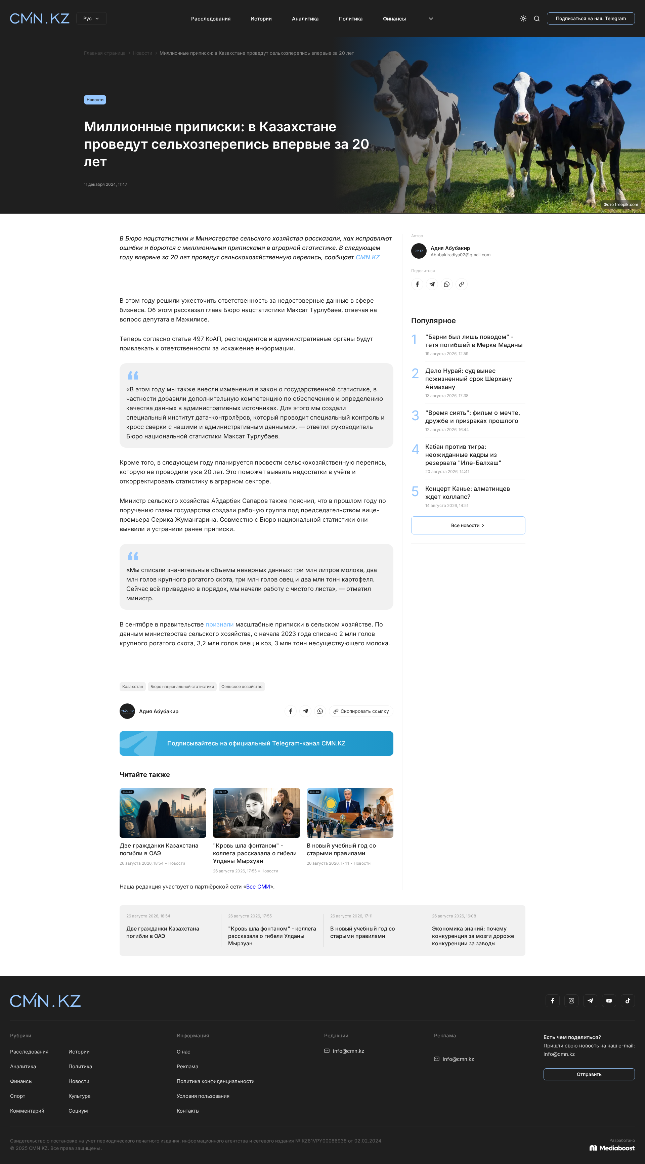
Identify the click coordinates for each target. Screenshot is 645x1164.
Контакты (188, 1111)
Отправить (589, 1074)
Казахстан (132, 686)
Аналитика (305, 18)
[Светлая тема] (523, 18)
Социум (78, 1111)
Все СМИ (258, 886)
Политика (351, 18)
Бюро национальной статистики (182, 686)
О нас (183, 1051)
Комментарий (27, 1111)
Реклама (187, 1066)
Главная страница (105, 53)
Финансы (394, 18)
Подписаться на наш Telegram (591, 18)
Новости (142, 53)
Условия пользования (203, 1096)
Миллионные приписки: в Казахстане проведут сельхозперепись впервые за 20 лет (257, 53)
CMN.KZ (368, 257)
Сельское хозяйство (241, 686)
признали (220, 624)
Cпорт (17, 1096)
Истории (261, 18)
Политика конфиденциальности (216, 1081)
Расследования (210, 18)
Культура (79, 1096)
